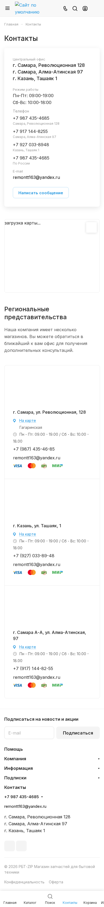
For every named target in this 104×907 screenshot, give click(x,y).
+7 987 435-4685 (21, 796)
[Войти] (85, 8)
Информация (18, 768)
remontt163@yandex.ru (36, 457)
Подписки (15, 777)
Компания (15, 758)
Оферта (56, 882)
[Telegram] (9, 846)
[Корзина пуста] (95, 8)
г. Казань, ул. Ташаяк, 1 (37, 525)
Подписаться (78, 733)
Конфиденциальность (24, 882)
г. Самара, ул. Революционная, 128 (49, 412)
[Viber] (21, 846)
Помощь (13, 749)
